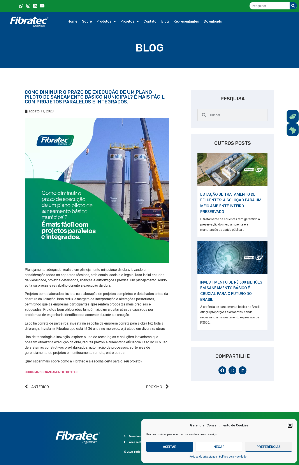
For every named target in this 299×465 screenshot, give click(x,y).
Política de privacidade (203, 456)
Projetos (127, 21)
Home (72, 21)
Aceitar (169, 447)
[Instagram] (28, 5)
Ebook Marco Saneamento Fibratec (51, 372)
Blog (165, 21)
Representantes (186, 21)
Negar (219, 447)
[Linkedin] (35, 5)
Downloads (213, 21)
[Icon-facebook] (14, 5)
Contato (150, 21)
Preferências (269, 447)
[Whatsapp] (21, 5)
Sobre (87, 21)
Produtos (104, 21)
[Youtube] (42, 5)
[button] (290, 425)
